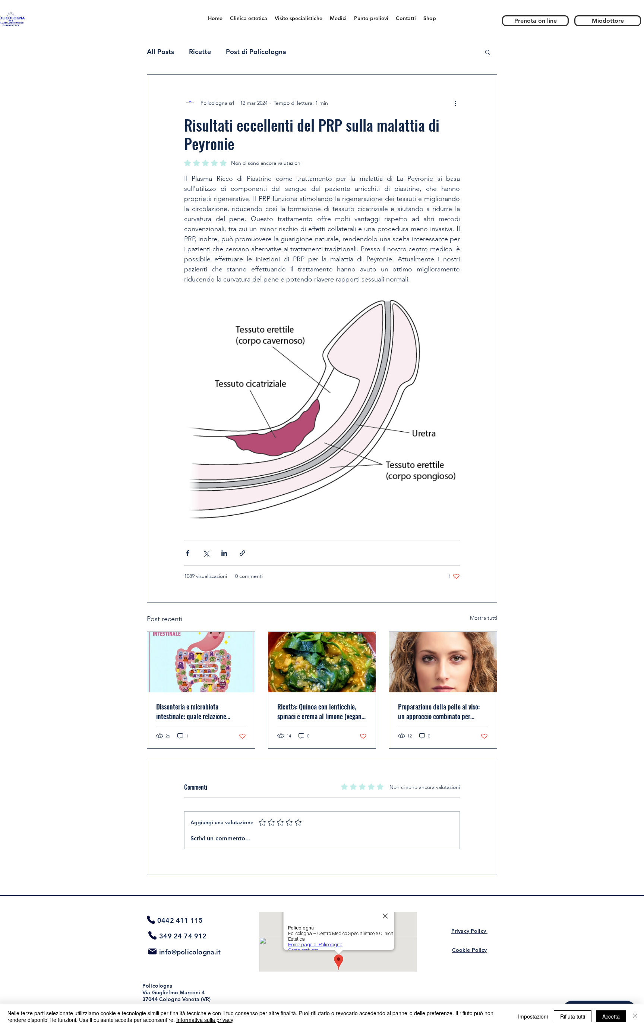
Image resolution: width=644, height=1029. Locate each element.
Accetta (611, 1016)
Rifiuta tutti (572, 1016)
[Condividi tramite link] (242, 553)
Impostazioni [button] (533, 1016)
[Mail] (152, 951)
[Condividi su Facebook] (187, 553)
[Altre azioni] (455, 102)
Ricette (200, 51)
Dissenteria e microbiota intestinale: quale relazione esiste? (191, 711)
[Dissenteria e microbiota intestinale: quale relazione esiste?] (201, 662)
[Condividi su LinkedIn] (224, 553)
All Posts (160, 51)
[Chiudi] (635, 1016)
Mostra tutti (483, 617)
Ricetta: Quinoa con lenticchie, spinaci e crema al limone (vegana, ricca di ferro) (321, 711)
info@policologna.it (190, 952)
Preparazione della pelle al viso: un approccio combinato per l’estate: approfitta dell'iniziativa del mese (440, 711)
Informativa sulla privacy (204, 1019)
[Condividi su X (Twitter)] (205, 553)
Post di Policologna (256, 51)
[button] (487, 52)
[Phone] (151, 920)
